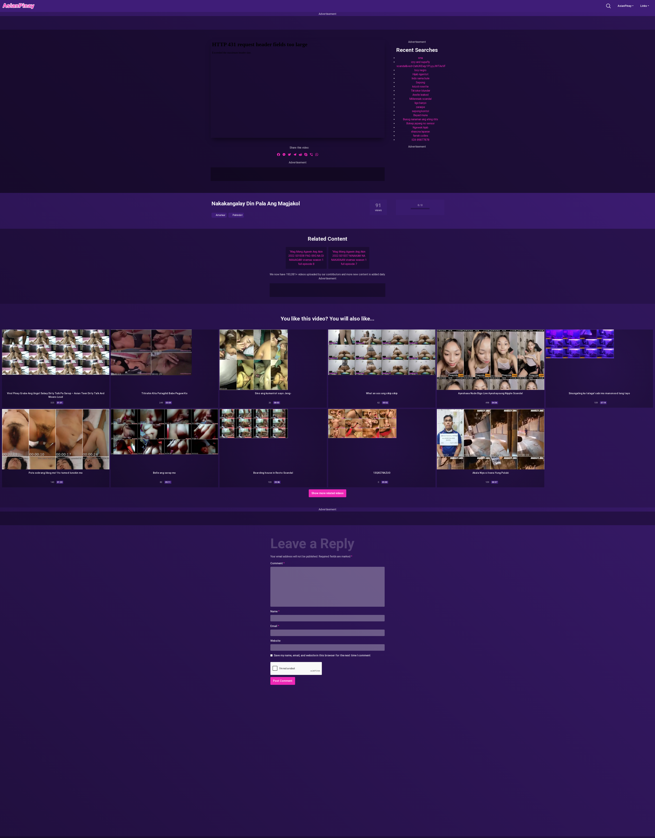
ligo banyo (420, 103)
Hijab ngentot (420, 74)
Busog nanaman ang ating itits (420, 119)
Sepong (420, 82)
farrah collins (420, 135)
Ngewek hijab (420, 127)
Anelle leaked (420, 94)
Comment (277, 563)
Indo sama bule (421, 78)
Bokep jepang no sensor (420, 123)
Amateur (220, 215)
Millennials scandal (420, 98)
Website (275, 640)
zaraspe (420, 107)
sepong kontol (420, 111)
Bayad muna (420, 115)
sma (420, 58)
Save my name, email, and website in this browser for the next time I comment (322, 655)
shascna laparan (420, 131)
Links (643, 6)
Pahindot (237, 215)
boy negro (420, 70)
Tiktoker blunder (420, 90)
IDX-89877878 (420, 139)
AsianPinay (624, 6)
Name (275, 611)
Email (274, 626)
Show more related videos (327, 493)
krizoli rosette (420, 86)
